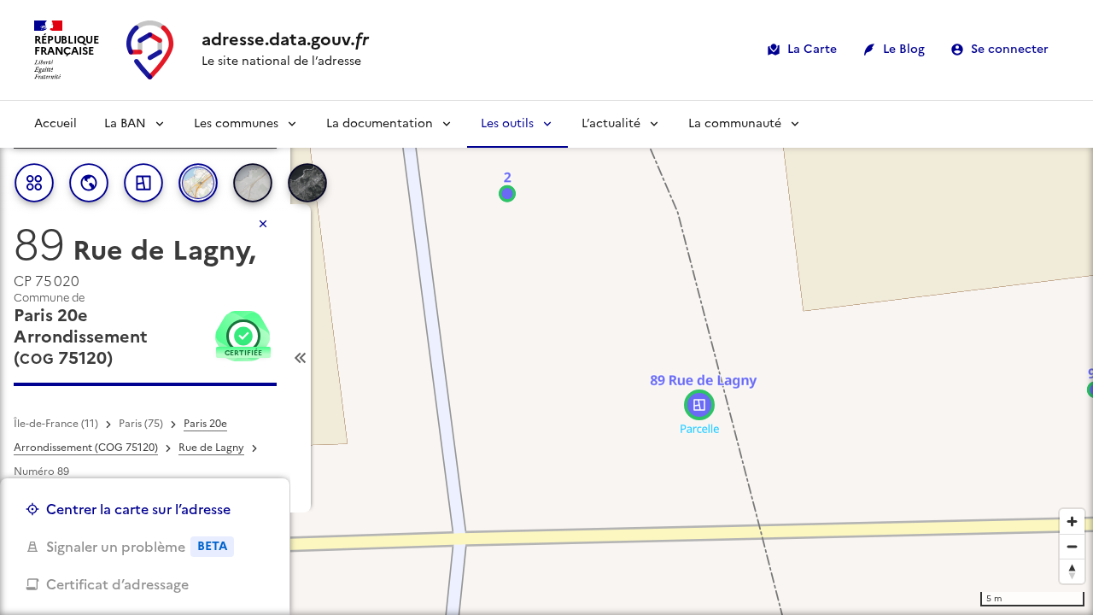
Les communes (236, 123)
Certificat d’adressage (117, 584)
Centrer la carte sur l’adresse (138, 509)
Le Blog (904, 49)
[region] (546, 358)
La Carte (812, 49)
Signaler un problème (136, 546)
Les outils (507, 123)
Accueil (55, 123)
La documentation (379, 123)
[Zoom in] (1072, 521)
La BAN (125, 123)
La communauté (734, 123)
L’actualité (611, 123)
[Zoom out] (1072, 546)
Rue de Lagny (211, 447)
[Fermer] (263, 223)
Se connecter (1010, 49)
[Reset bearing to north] (1072, 571)
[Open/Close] (300, 358)
